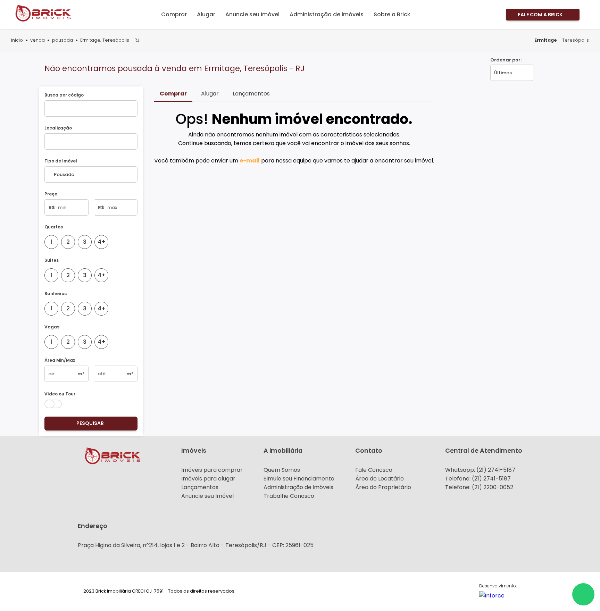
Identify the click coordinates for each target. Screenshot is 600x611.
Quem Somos (282, 470)
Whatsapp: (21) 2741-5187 (480, 470)
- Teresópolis (561, 40)
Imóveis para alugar (208, 479)
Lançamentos (199, 487)
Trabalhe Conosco (289, 496)
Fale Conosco (373, 470)
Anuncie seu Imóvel (207, 496)
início (17, 40)
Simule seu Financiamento (299, 479)
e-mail (250, 161)
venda (37, 40)
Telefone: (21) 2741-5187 (478, 479)
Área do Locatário (379, 479)
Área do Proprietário (383, 487)
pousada (62, 40)
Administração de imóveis (298, 487)
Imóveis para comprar (212, 470)
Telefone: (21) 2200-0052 (479, 487)
